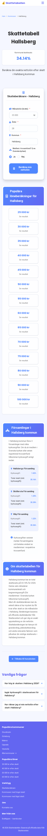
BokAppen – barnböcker (12, 819)
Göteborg (6, 736)
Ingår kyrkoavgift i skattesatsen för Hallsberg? (22, 694)
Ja (14, 157)
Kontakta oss (7, 808)
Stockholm (6, 732)
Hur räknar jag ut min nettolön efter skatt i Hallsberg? (21, 706)
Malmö (5, 741)
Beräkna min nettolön (25, 168)
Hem (3, 16)
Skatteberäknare (8, 788)
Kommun (16, 135)
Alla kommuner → (9, 753)
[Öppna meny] (42, 3)
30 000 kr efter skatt (10, 764)
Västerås (5, 749)
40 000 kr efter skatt (10, 768)
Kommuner (12, 16)
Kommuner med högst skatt (13, 792)
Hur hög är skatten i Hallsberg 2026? (22, 683)
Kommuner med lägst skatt (13, 796)
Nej (22, 157)
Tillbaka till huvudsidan (25, 659)
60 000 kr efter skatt (10, 777)
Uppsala (5, 745)
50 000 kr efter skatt (10, 773)
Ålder (15, 122)
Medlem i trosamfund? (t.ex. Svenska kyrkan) (24, 149)
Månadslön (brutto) (21, 109)
